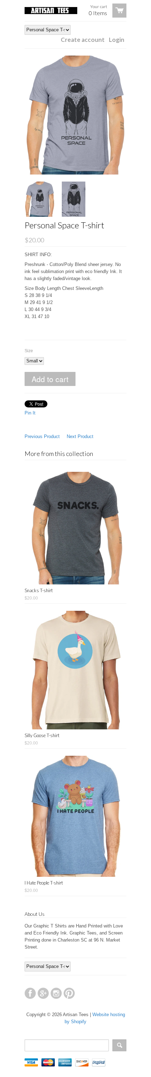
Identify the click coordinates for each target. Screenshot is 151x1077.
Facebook (30, 993)
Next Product (80, 436)
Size (29, 350)
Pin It (30, 413)
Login (116, 39)
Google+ (43, 993)
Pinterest (69, 993)
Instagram (56, 993)
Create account (83, 39)
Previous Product (42, 436)
